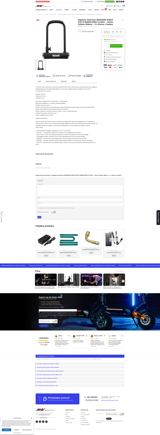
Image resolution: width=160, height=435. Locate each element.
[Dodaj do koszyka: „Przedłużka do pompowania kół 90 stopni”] (99, 231)
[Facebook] (117, 1)
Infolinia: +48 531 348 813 (111, 59)
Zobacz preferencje (27, 429)
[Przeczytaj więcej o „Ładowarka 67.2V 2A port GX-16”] (122, 231)
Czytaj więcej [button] (58, 346)
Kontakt (121, 9)
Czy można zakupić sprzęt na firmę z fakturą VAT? (49, 374)
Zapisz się (109, 418)
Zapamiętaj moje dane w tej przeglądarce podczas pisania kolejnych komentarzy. (56, 208)
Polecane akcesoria (44, 154)
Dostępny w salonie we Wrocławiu (113, 57)
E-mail (39, 203)
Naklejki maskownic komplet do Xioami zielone (70, 252)
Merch (90, 9)
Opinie (74, 81)
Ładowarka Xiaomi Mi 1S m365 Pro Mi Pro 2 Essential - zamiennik (51, 252)
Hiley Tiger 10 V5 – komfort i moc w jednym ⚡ (68, 287)
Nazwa (39, 197)
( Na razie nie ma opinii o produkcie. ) (90, 26)
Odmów (16, 429)
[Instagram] (121, 1)
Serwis (115, 9)
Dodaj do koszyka (117, 46)
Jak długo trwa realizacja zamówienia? (47, 382)
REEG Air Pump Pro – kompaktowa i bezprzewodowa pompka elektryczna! (112, 287)
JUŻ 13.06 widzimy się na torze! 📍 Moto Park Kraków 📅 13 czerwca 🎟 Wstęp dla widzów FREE (45, 288)
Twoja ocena (41, 180)
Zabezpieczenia (90, 31)
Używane (74, 9)
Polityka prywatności (17, 432)
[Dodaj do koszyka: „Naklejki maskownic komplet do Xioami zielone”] (77, 231)
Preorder (96, 9)
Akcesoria (59, 9)
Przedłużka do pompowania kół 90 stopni (91, 249)
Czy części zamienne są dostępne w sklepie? (48, 363)
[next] (123, 20)
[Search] (102, 5)
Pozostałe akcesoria (70, 251)
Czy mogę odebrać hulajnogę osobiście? (47, 378)
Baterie (67, 9)
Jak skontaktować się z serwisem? (45, 356)
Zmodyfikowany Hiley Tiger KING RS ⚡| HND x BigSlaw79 (90, 287)
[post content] (46, 240)
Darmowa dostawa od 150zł (112, 52)
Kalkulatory (82, 9)
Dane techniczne (51, 81)
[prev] (121, 20)
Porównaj (104, 9)
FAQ (110, 9)
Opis (39, 81)
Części (51, 9)
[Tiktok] (123, 1)
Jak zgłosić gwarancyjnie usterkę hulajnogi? (48, 367)
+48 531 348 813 (42, 417)
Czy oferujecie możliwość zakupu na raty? (47, 385)
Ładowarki (48, 251)
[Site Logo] (43, 6)
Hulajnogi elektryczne (41, 9)
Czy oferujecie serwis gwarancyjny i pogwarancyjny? (50, 371)
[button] (31, 418)
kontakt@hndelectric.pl (44, 414)
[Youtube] (119, 1)
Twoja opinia (41, 184)
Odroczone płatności (110, 61)
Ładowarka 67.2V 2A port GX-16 (114, 252)
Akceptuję (6, 429)
